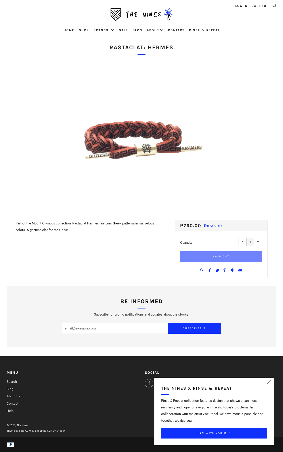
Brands (102, 30)
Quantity (186, 243)
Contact (176, 30)
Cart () (260, 6)
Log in (241, 6)
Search (12, 382)
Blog (137, 30)
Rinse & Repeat (204, 30)
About (153, 30)
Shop (84, 30)
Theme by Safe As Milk (20, 430)
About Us (13, 396)
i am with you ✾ (211, 433)
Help (10, 411)
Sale (123, 30)
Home (69, 30)
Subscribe (192, 328)
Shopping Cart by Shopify (50, 430)
